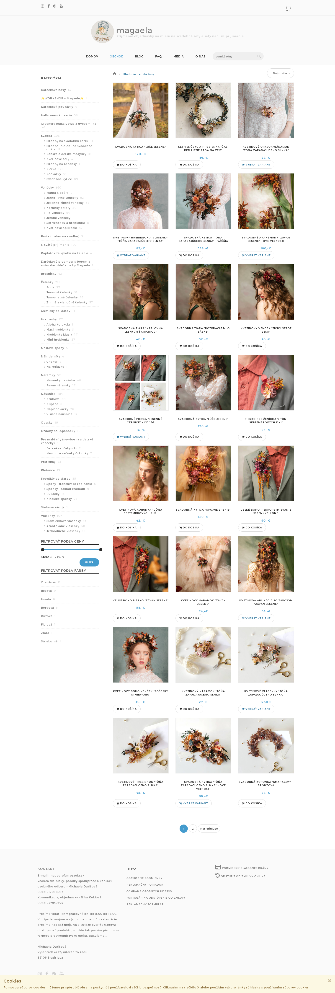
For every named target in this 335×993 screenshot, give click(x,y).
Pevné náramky (61, 385)
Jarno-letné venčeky (65, 197)
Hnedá (48, 599)
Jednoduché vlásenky (65, 531)
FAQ (158, 56)
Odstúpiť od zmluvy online (242, 876)
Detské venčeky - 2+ (63, 448)
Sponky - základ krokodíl (67, 488)
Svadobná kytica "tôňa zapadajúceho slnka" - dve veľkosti (203, 785)
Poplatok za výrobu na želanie (66, 253)
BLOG (139, 56)
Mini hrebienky (60, 339)
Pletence (50, 470)
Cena (45, 556)
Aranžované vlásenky (65, 526)
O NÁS (201, 56)
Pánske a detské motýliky (69, 153)
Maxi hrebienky (60, 329)
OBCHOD (117, 56)
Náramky (51, 375)
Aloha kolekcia (59, 324)
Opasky (49, 422)
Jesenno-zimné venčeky (67, 202)
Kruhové (56, 399)
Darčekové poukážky (59, 106)
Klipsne (54, 404)
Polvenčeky (58, 212)
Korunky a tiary (61, 207)
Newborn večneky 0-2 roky (69, 453)
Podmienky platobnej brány (244, 867)
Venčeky (51, 187)
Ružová (48, 616)
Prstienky (51, 461)
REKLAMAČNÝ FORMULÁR (145, 904)
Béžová (48, 590)
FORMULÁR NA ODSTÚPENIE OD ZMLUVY (156, 897)
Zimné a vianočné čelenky (69, 302)
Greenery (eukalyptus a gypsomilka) (69, 125)
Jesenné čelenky (62, 292)
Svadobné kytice (62, 179)
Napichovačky (60, 409)
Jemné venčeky (60, 217)
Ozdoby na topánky (63, 164)
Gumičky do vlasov (58, 310)
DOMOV (92, 56)
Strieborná (51, 641)
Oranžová (51, 582)
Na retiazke (57, 366)
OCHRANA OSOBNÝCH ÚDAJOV (149, 891)
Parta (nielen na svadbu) (62, 236)
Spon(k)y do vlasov (58, 478)
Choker (54, 361)
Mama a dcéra (59, 192)
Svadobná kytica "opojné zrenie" (203, 509)
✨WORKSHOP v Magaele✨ (64, 98)
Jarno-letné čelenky (64, 297)
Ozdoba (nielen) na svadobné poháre (68, 147)
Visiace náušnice (62, 414)
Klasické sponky (61, 498)
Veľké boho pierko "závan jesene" (141, 600)
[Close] (330, 980)
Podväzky (56, 174)
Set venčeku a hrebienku (67, 222)
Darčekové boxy (56, 89)
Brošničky (51, 273)
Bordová (49, 607)
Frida (53, 287)
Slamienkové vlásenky (66, 520)
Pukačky (55, 493)
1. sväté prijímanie (59, 244)
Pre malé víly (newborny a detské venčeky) (67, 441)
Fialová (48, 624)
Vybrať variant (258, 164)
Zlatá (47, 632)
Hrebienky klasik (62, 334)
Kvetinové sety (59, 158)
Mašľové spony (54, 347)
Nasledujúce (209, 828)
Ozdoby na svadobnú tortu (69, 140)
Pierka (54, 169)
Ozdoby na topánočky (61, 430)
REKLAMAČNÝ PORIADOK (144, 884)
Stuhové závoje (54, 507)
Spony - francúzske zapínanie (71, 483)
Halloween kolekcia (59, 115)
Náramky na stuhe (63, 380)
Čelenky (50, 282)
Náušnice (52, 393)
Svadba (50, 135)
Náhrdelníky (52, 356)
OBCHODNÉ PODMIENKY (144, 878)
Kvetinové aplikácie (64, 227)
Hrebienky (52, 319)
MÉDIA (178, 56)
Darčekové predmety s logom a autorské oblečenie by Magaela (67, 263)
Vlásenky (51, 515)
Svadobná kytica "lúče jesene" (140, 146)
